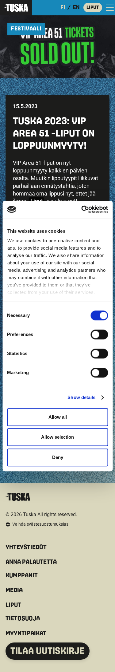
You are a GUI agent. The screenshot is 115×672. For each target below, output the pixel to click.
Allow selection (57, 437)
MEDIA (14, 590)
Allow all (57, 417)
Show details (81, 397)
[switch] (99, 334)
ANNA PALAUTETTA (31, 562)
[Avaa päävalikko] (110, 7)
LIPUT (92, 7)
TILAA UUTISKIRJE (47, 651)
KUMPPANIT (22, 575)
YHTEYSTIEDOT (26, 547)
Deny (57, 457)
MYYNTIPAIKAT (26, 633)
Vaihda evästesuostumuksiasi (40, 524)
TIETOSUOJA (23, 618)
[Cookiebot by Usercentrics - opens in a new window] (82, 209)
